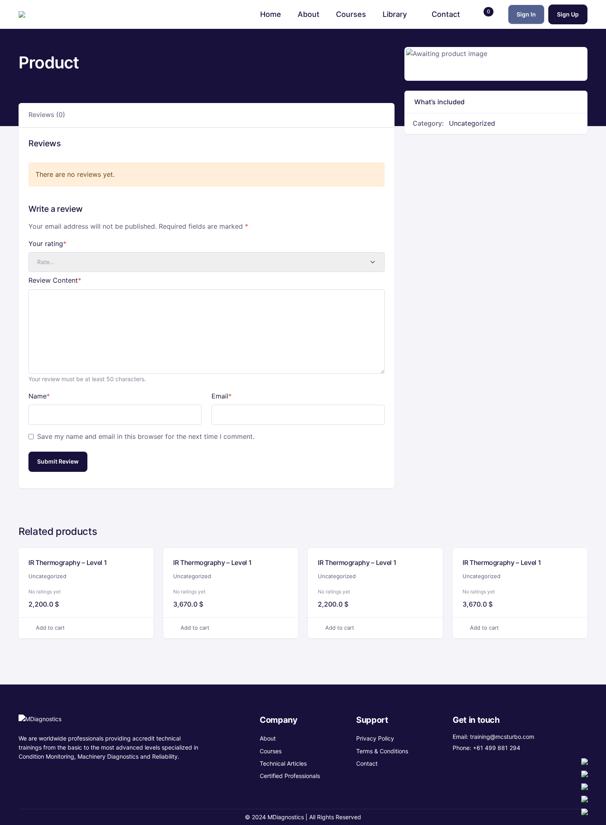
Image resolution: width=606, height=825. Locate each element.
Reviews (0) (46, 114)
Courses (271, 751)
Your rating (47, 243)
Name (39, 396)
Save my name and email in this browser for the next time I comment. (145, 436)
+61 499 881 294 (496, 747)
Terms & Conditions (382, 751)
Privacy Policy (375, 738)
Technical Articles (283, 763)
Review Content (54, 280)
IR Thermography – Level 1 (67, 562)
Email (221, 396)
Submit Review (58, 461)
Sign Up (568, 14)
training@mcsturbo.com (502, 736)
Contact (367, 763)
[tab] (46, 115)
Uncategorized (472, 123)
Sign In (526, 14)
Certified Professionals (290, 775)
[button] (484, 14)
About (268, 738)
